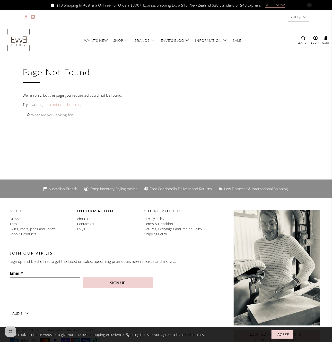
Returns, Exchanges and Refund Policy (173, 229)
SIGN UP (117, 282)
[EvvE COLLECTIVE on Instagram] (33, 17)
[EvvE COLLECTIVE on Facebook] (26, 17)
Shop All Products (23, 234)
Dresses (16, 218)
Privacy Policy (154, 218)
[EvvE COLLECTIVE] (18, 40)
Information (208, 40)
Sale (237, 40)
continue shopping (65, 104)
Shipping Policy (155, 234)
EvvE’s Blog (172, 40)
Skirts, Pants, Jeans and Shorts (33, 229)
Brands (141, 40)
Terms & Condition (158, 224)
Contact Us (85, 224)
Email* (16, 273)
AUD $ (295, 17)
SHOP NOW (275, 5)
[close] (309, 5)
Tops (13, 224)
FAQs (81, 229)
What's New (96, 40)
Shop (118, 40)
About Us (84, 218)
